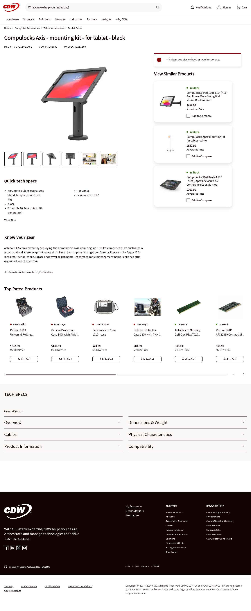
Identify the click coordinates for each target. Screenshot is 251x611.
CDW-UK (155, 566)
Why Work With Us (174, 512)
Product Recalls (213, 525)
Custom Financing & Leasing (219, 521)
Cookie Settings (12, 590)
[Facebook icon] (6, 548)
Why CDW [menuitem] (122, 19)
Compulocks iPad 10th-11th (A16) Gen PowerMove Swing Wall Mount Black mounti (207, 96)
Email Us (46, 566)
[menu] (201, 7)
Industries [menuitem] (76, 19)
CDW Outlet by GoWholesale (219, 538)
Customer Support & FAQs (218, 512)
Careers (169, 525)
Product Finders (213, 534)
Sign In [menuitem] (226, 7)
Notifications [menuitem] (203, 7)
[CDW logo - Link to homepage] (10, 7)
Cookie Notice (52, 586)
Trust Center (171, 552)
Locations (170, 538)
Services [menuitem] (60, 19)
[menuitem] (192, 7)
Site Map (8, 586)
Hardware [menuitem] (13, 19)
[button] (241, 7)
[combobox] (88, 7)
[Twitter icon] (18, 548)
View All (9, 220)
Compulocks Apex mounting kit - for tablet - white (206, 138)
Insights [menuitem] (106, 19)
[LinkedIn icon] (12, 548)
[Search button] (158, 7)
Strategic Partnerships (176, 547)
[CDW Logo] (10, 7)
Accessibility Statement (176, 521)
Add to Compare (202, 116)
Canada (145, 566)
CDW (128, 566)
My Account (133, 506)
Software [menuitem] (28, 19)
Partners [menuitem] (92, 19)
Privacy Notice (29, 586)
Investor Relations (174, 529)
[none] (12, 19)
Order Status (134, 511)
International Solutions (177, 534)
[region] (125, 336)
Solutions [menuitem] (45, 19)
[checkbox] (188, 116)
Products (131, 515)
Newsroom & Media (175, 543)
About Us (170, 516)
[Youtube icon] (24, 548)
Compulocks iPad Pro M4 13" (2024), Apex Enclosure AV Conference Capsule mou (204, 180)
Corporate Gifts (213, 529)
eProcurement (213, 516)
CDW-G (135, 566)
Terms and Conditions (80, 586)
